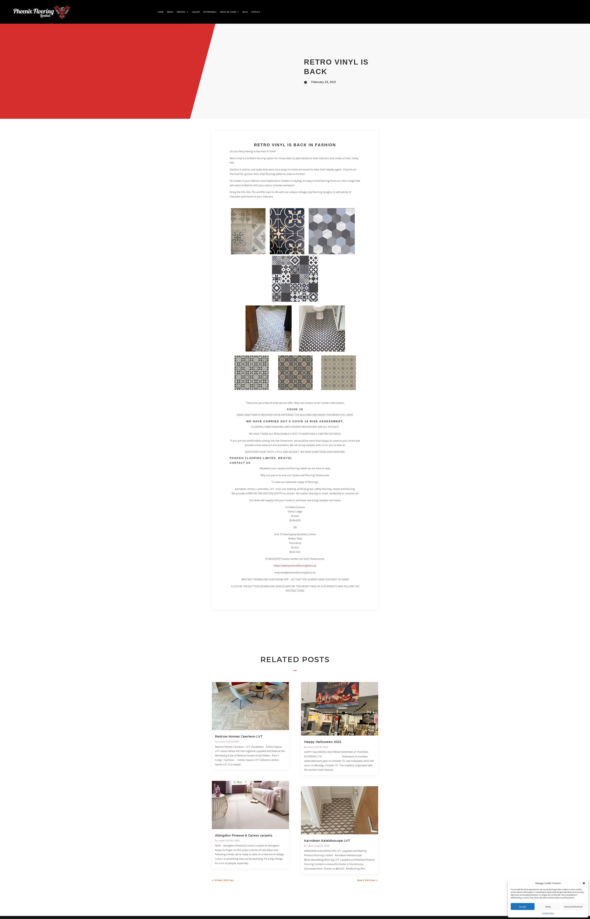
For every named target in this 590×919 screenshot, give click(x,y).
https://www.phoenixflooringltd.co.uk (295, 565)
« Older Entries (223, 880)
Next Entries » (367, 880)
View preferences (573, 906)
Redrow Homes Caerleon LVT (239, 736)
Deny (548, 906)
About (170, 11)
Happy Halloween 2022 (322, 742)
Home (160, 11)
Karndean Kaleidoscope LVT (327, 840)
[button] (583, 883)
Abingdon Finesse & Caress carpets (243, 835)
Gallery (196, 11)
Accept (522, 906)
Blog (245, 11)
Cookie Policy (548, 913)
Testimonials (210, 11)
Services (181, 11)
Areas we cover (228, 11)
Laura (221, 741)
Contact (255, 11)
